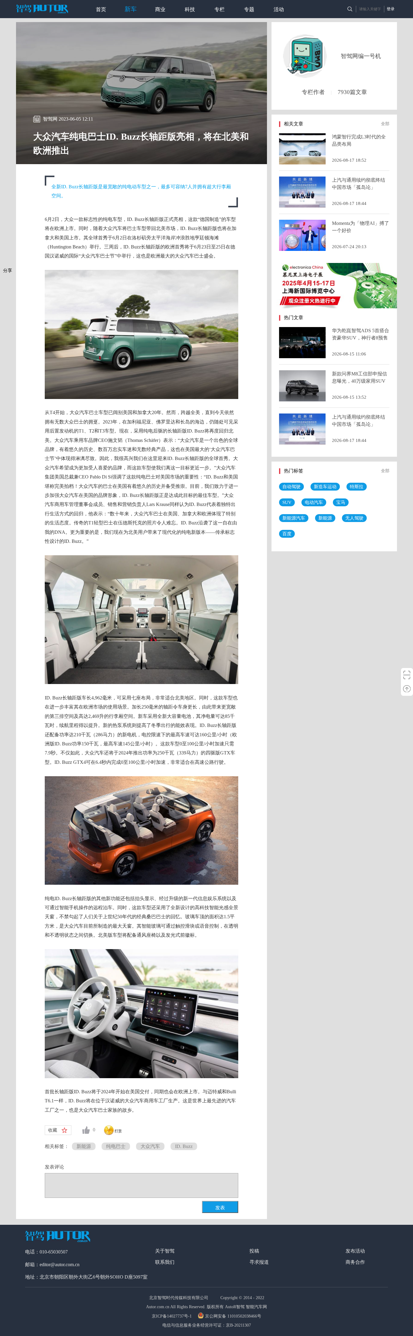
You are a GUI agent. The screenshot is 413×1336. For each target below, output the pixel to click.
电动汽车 (314, 502)
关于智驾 (164, 1250)
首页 (101, 9)
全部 (385, 124)
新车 (131, 9)
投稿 (254, 1250)
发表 (220, 1207)
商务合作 (355, 1262)
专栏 (219, 9)
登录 (391, 9)
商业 (160, 9)
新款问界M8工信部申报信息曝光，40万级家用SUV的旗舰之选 (359, 381)
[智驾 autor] (42, 9)
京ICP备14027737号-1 (172, 1316)
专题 (249, 9)
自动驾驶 (291, 486)
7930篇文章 (352, 92)
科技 (190, 9)
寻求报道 (259, 1262)
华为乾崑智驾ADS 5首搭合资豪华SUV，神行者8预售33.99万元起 (360, 338)
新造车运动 (325, 486)
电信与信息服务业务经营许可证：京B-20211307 (206, 1325)
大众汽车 (150, 1146)
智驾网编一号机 (361, 56)
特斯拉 (356, 486)
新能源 (83, 1146)
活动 (279, 9)
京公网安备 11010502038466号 (233, 1316)
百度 (286, 533)
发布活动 (355, 1250)
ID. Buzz (184, 1146)
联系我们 (164, 1262)
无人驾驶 (354, 518)
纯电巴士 (115, 1146)
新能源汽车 (293, 518)
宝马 (340, 502)
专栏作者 (313, 92)
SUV (286, 502)
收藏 (52, 1130)
